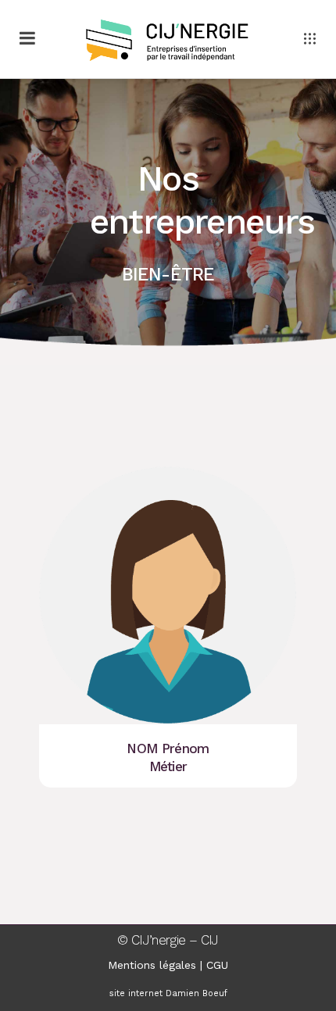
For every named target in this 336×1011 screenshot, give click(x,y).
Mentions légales (152, 965)
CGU (217, 965)
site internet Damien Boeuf (168, 993)
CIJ (210, 940)
